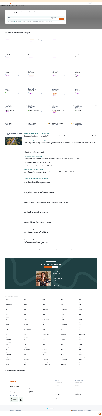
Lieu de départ (10, 17)
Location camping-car (13, 12)
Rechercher (61, 18)
